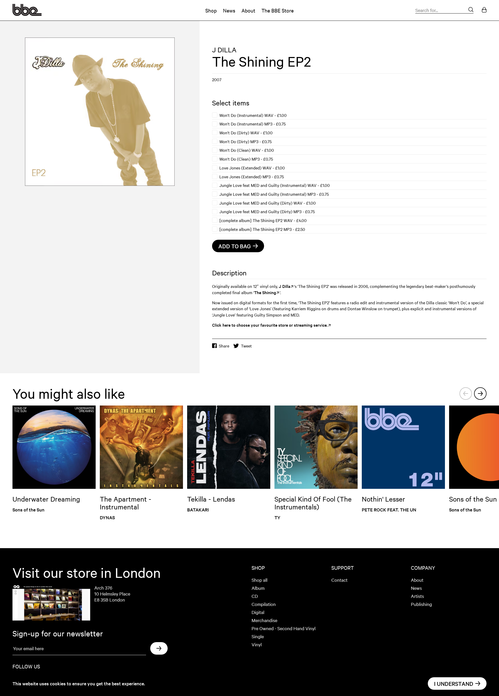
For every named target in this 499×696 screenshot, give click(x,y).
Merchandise (264, 620)
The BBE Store (277, 10)
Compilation (264, 604)
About (248, 10)
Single (258, 636)
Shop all (259, 580)
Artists (417, 596)
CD (255, 596)
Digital (258, 612)
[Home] (27, 14)
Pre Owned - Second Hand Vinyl (284, 628)
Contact (339, 580)
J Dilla (284, 286)
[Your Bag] (484, 10)
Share (224, 346)
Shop (211, 10)
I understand (453, 683)
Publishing (421, 604)
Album (258, 588)
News (229, 10)
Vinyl (257, 644)
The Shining (265, 292)
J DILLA (224, 49)
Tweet (246, 346)
